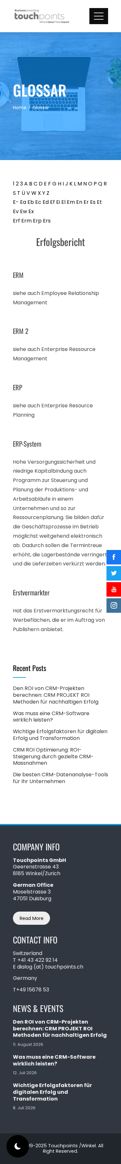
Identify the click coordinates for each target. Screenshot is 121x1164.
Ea (23, 202)
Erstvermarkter (31, 592)
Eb (30, 202)
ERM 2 (20, 331)
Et (99, 202)
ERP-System (27, 444)
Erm (26, 220)
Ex (31, 211)
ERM (18, 275)
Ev (16, 211)
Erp (37, 220)
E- (16, 202)
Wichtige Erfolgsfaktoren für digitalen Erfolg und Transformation (60, 735)
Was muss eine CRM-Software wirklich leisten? (51, 717)
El (63, 202)
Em (71, 202)
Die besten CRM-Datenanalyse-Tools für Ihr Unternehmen (60, 778)
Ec (38, 202)
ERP (17, 387)
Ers (47, 220)
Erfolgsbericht (60, 241)
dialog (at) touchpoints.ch (50, 966)
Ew (23, 211)
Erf (16, 220)
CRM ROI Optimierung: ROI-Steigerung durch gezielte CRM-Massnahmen (53, 756)
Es (93, 202)
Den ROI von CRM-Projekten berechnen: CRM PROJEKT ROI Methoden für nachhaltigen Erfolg (55, 695)
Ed (46, 202)
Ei (58, 202)
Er (86, 202)
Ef (52, 202)
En (79, 202)
